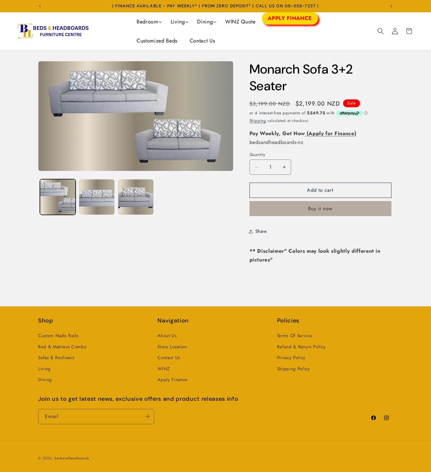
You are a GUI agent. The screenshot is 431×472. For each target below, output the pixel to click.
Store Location (172, 347)
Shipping (258, 121)
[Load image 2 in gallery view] (97, 197)
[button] (147, 21)
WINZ (163, 369)
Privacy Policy (291, 357)
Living (44, 369)
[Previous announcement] (39, 6)
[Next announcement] (391, 6)
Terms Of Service (294, 335)
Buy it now (320, 208)
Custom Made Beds (58, 335)
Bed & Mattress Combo (62, 347)
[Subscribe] (147, 416)
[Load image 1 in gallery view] (58, 197)
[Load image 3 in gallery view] (136, 197)
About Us (167, 335)
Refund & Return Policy (301, 347)
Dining (45, 379)
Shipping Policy (293, 369)
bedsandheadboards (72, 458)
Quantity (257, 154)
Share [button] (261, 231)
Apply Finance (172, 379)
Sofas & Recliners (56, 357)
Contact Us (168, 357)
